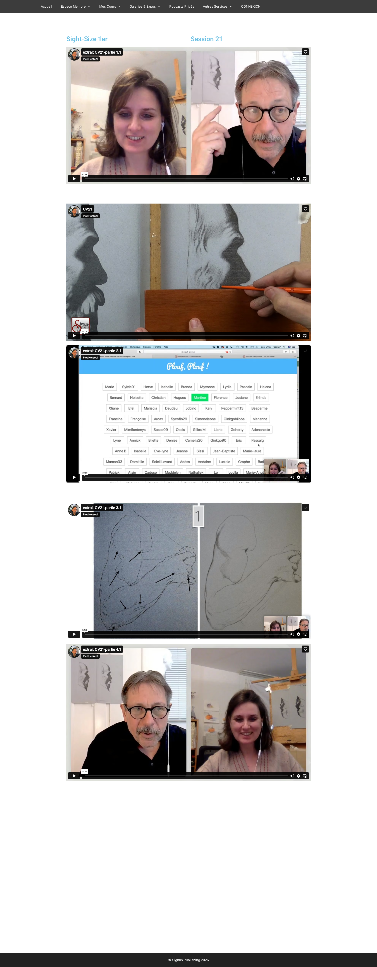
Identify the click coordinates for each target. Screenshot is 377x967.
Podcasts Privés (181, 6)
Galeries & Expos (143, 6)
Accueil (46, 6)
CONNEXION (250, 6)
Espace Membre (73, 6)
